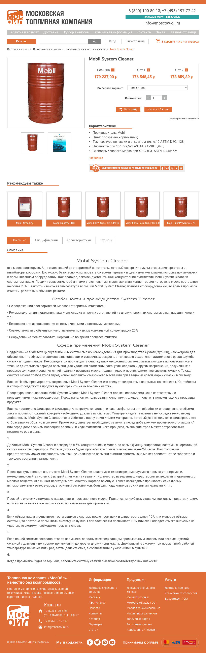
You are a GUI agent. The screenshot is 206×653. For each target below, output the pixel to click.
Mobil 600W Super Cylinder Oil (103, 223)
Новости (94, 608)
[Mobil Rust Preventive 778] (181, 206)
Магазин (94, 597)
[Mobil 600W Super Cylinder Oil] (103, 206)
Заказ (160, 32)
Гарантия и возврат (24, 32)
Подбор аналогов (76, 32)
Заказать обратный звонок (162, 16)
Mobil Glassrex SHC (64, 223)
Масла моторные (138, 597)
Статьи (93, 629)
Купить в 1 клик (158, 109)
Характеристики (79, 240)
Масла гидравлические (142, 613)
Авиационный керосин (142, 629)
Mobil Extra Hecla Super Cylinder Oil (143, 223)
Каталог (21, 41)
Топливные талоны (139, 624)
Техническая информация (112, 32)
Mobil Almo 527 (24, 223)
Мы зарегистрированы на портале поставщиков (129, 167)
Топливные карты (138, 618)
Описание (18, 240)
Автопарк (95, 618)
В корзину (130, 109)
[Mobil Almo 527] (24, 206)
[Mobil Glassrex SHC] (63, 206)
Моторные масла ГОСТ (142, 602)
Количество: (133, 98)
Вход (112, 41)
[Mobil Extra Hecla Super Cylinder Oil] (142, 206)
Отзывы (106, 240)
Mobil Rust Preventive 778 (181, 223)
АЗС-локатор (97, 602)
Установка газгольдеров (181, 593)
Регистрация (135, 41)
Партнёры (95, 624)
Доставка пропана (177, 587)
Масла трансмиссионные (143, 608)
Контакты (144, 32)
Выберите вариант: (110, 88)
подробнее (96, 157)
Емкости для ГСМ (176, 598)
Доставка (50, 32)
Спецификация (46, 240)
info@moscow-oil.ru (162, 23)
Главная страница (183, 32)
